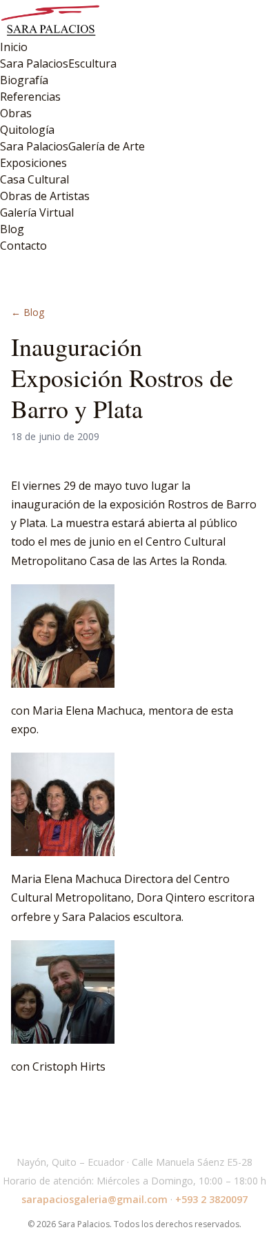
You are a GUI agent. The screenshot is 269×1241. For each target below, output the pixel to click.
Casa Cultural (34, 179)
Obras (16, 113)
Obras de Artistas (45, 195)
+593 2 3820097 (211, 1199)
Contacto (23, 245)
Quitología (27, 129)
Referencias (30, 96)
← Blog (27, 312)
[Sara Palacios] (134, 19)
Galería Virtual (37, 212)
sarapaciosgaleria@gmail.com (94, 1199)
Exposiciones (33, 162)
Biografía (24, 80)
